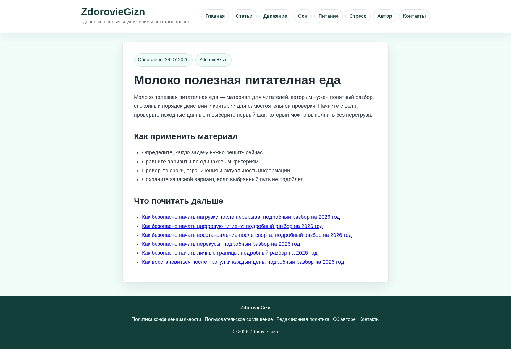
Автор (384, 16)
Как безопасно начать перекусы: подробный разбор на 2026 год (221, 244)
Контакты (414, 16)
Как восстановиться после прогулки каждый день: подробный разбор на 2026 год (243, 262)
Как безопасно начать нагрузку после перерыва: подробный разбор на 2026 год (241, 217)
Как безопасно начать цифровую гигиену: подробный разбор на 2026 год (232, 226)
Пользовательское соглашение (239, 319)
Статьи (244, 16)
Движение (275, 16)
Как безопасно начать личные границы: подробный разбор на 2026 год (230, 253)
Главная (215, 16)
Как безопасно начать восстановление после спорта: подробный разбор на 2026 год (247, 235)
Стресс (358, 16)
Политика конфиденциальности (166, 319)
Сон (303, 16)
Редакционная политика (302, 319)
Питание (328, 16)
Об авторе (344, 319)
